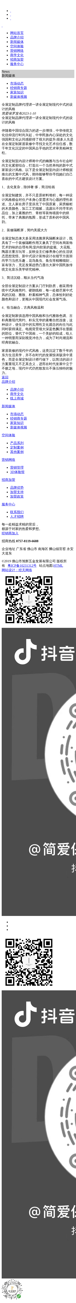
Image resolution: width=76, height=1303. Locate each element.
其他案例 (17, 452)
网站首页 (17, 33)
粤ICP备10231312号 (22, 565)
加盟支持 (17, 492)
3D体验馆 (17, 472)
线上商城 (17, 398)
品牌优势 (17, 487)
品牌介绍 (17, 37)
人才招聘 (17, 516)
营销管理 (17, 467)
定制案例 (17, 447)
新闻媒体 (17, 42)
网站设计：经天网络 (17, 570)
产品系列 (17, 443)
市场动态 (17, 414)
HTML (58, 565)
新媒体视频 (18, 427)
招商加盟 (17, 59)
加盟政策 (17, 496)
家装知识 (17, 423)
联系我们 (17, 512)
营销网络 (17, 50)
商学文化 (17, 55)
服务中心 (17, 64)
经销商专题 (18, 418)
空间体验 (17, 46)
